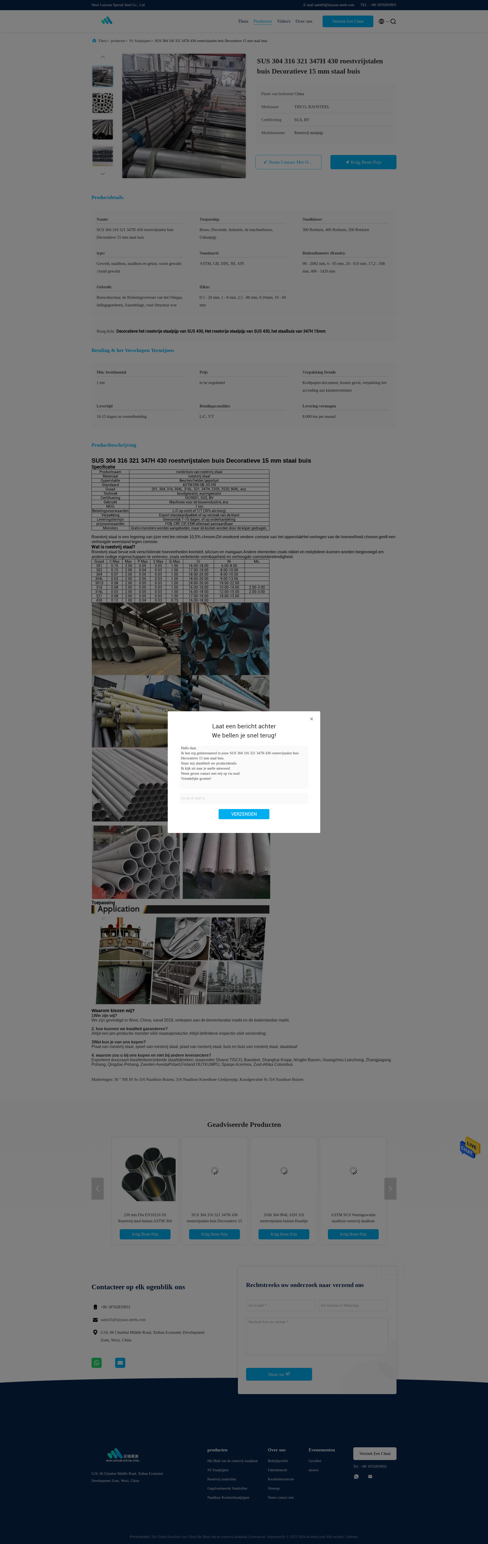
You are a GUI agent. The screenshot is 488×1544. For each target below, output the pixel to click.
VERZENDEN (244, 814)
